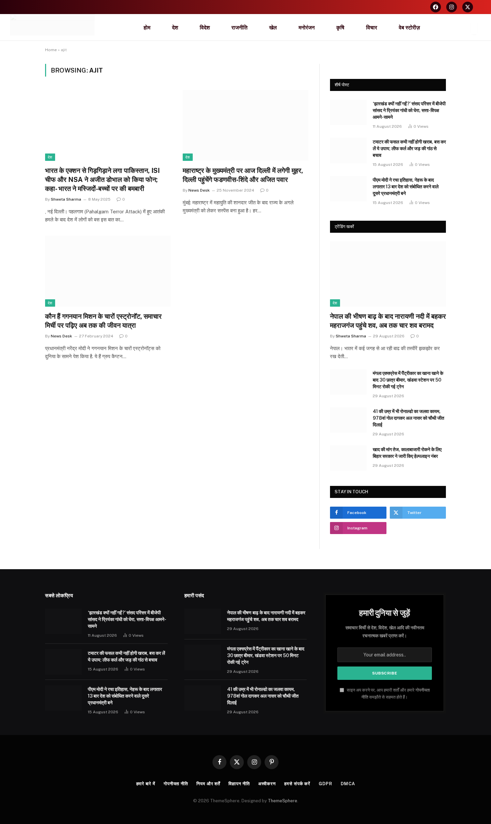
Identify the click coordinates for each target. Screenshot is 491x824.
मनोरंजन (307, 27)
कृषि (340, 27)
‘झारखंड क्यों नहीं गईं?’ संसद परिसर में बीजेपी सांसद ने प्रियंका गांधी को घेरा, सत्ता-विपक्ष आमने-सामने (409, 110)
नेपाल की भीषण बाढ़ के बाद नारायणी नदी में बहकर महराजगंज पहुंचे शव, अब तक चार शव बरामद (388, 320)
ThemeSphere (282, 800)
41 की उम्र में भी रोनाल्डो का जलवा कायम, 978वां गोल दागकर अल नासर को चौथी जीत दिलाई (408, 418)
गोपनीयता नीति (176, 783)
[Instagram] (451, 7)
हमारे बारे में (145, 783)
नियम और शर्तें (208, 783)
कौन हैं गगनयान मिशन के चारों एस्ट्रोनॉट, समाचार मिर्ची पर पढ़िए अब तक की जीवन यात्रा (103, 320)
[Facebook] (435, 7)
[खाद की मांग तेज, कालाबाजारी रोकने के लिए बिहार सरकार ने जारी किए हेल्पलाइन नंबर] (348, 458)
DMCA (348, 783)
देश (175, 27)
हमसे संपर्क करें (297, 783)
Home (51, 49)
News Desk (199, 190)
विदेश (205, 27)
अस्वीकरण (267, 783)
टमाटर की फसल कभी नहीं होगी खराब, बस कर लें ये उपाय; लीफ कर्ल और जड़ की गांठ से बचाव (409, 148)
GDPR (325, 783)
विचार (371, 27)
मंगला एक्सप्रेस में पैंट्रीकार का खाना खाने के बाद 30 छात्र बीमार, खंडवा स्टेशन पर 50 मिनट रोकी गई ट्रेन (408, 380)
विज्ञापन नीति (239, 783)
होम (147, 27)
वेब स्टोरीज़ (409, 27)
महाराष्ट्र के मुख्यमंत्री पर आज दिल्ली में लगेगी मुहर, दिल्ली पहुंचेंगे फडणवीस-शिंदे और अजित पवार (243, 175)
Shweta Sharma (66, 199)
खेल (273, 27)
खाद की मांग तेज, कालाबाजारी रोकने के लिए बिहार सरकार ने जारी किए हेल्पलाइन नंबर (407, 453)
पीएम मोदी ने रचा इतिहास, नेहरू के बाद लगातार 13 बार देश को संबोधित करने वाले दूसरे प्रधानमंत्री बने (406, 186)
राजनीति (239, 27)
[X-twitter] (467, 7)
